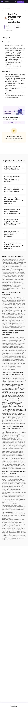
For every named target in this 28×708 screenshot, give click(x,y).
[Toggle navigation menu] (26, 1)
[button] (14, 168)
